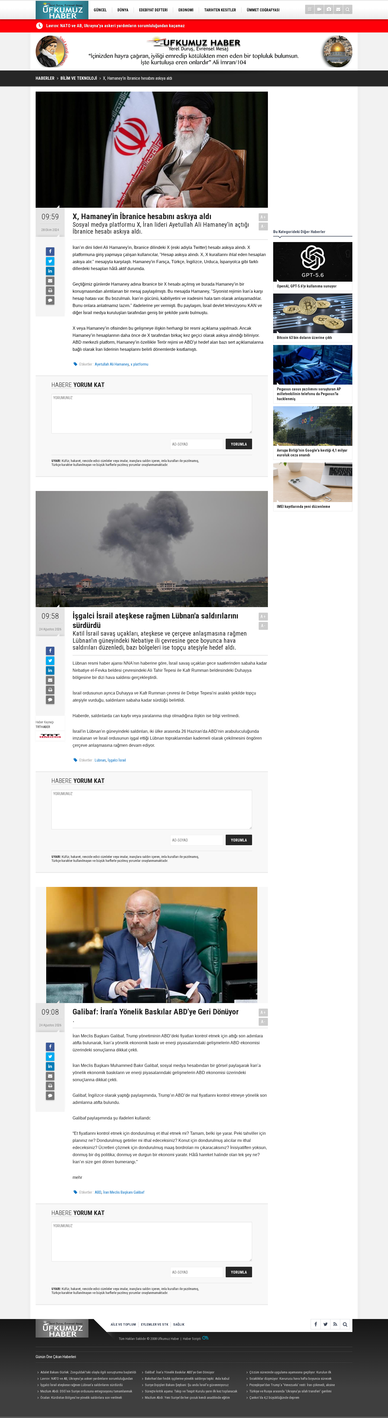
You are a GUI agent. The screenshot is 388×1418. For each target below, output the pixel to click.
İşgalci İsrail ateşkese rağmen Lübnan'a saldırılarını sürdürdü (81, 1385)
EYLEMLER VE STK (154, 1324)
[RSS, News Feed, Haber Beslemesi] (335, 1324)
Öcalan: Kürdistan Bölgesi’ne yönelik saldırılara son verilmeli (81, 1398)
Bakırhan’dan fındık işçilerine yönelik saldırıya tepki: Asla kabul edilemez (184, 1379)
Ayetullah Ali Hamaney (112, 364)
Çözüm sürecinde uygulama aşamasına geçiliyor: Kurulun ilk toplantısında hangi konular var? (129, 25)
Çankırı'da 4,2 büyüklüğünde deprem (274, 1398)
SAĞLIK (178, 1324)
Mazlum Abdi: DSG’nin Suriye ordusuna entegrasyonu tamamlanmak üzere (84, 1392)
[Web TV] (319, 9)
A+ (263, 217)
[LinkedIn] (50, 271)
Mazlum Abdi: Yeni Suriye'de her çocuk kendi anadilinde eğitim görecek (185, 1398)
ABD (98, 1192)
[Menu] (309, 9)
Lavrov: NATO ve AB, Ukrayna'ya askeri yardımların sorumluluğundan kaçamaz (84, 1379)
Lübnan (100, 760)
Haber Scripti (192, 1339)
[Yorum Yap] (50, 300)
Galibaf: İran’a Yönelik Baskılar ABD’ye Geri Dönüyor (179, 1372)
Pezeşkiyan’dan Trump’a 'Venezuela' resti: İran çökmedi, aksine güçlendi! (290, 1385)
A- (263, 226)
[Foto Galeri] (328, 9)
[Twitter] (50, 261)
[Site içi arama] (347, 9)
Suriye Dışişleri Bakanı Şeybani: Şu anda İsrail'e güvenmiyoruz (187, 1385)
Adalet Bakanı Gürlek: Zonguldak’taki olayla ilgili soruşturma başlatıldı (88, 1372)
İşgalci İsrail (117, 760)
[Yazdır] (50, 290)
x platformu (139, 364)
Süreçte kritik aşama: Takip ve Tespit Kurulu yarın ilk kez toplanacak (191, 1391)
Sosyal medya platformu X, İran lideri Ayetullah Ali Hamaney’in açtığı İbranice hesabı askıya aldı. (161, 228)
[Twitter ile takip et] (325, 1324)
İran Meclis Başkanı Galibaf (123, 1192)
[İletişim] (338, 9)
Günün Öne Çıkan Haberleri (56, 1356)
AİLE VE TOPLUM (123, 1324)
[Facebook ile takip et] (315, 1324)
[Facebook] (50, 251)
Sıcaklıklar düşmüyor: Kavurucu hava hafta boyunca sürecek (290, 1379)
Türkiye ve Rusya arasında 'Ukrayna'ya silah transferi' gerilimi (290, 1391)
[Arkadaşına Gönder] (50, 281)
